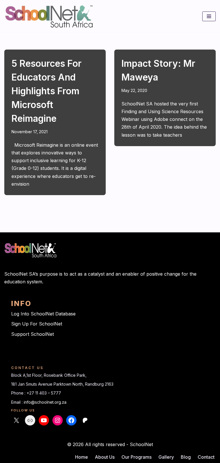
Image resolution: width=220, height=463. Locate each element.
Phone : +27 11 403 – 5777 (36, 393)
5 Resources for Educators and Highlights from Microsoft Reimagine (46, 91)
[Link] (30, 420)
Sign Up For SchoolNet (36, 324)
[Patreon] (85, 420)
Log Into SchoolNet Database (43, 314)
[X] (16, 420)
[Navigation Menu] (209, 16)
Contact (206, 457)
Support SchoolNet (32, 334)
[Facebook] (71, 420)
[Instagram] (57, 420)
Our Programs (136, 457)
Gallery (166, 457)
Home (81, 457)
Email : (17, 402)
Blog (186, 457)
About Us (105, 457)
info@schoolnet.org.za (45, 402)
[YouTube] (44, 420)
